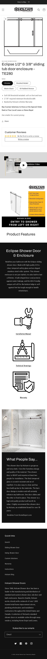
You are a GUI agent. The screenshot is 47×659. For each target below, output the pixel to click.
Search (7, 542)
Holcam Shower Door (21, 654)
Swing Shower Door (12, 553)
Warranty (8, 564)
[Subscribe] (39, 634)
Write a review (23, 139)
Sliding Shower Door (12, 547)
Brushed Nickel (22, 83)
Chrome (7, 83)
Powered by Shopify (30, 654)
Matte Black (9, 89)
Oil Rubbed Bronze (27, 89)
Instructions (9, 569)
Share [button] (7, 121)
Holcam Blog (9, 574)
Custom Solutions (11, 558)
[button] (3, 9)
